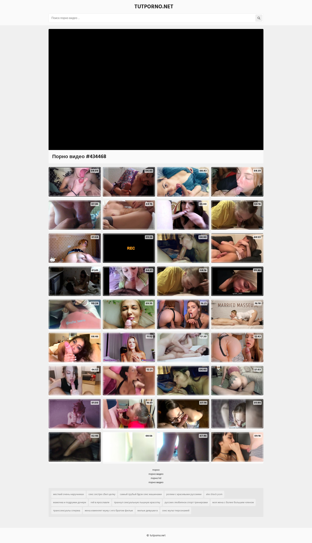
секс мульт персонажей (175, 510)
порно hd (156, 478)
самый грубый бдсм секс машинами (141, 494)
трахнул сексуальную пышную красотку (137, 502)
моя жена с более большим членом (233, 502)
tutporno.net (153, 6)
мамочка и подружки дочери (69, 502)
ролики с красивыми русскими (184, 494)
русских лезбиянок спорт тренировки (186, 502)
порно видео (156, 474)
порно (156, 470)
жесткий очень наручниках (68, 494)
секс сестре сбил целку (101, 494)
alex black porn (214, 494)
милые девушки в (147, 510)
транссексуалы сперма (66, 510)
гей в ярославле (100, 502)
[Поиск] (259, 18)
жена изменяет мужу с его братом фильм (109, 510)
